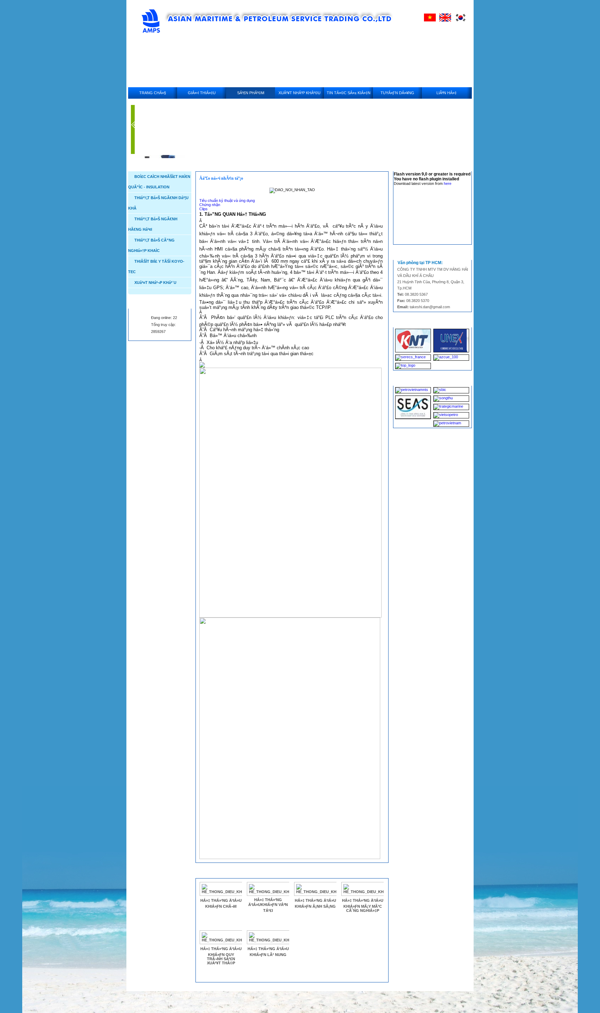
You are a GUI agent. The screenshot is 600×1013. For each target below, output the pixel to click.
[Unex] (451, 340)
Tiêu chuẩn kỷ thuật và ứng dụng (227, 200)
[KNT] (413, 340)
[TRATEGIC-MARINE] (451, 407)
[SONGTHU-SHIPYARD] (451, 398)
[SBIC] (451, 390)
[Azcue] (451, 357)
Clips (203, 209)
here (447, 183)
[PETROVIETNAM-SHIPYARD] (451, 423)
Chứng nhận (209, 205)
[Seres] (413, 357)
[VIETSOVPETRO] (451, 415)
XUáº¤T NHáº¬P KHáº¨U (155, 282)
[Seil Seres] (413, 366)
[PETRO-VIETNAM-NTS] (413, 390)
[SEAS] (413, 407)
